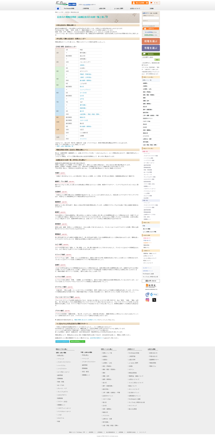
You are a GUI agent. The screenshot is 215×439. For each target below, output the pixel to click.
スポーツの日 (84, 120)
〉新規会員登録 (132, 373)
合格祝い (82, 65)
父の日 (82, 95)
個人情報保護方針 (110, 432)
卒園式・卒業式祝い (86, 74)
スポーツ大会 (146, 121)
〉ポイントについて (133, 389)
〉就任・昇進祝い (106, 366)
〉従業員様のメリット (134, 396)
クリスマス (83, 139)
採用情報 (121, 432)
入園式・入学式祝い (86, 77)
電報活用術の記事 (75, 12)
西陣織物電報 (147, 167)
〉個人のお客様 (132, 409)
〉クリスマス (105, 415)
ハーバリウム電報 (148, 158)
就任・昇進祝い (147, 92)
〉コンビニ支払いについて (135, 382)
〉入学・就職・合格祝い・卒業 (110, 392)
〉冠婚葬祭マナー (153, 359)
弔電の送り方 (146, 240)
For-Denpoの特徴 (69, 8)
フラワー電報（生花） (149, 184)
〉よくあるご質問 (132, 363)
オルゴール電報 (148, 195)
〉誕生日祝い (105, 389)
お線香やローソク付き (149, 214)
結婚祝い (145, 83)
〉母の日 (104, 402)
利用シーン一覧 (147, 80)
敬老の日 (82, 117)
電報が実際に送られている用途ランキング (86, 319)
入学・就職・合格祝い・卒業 (150, 115)
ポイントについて (148, 263)
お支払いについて (135, 8)
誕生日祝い (146, 112)
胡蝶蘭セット (147, 186)
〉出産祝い (104, 359)
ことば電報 (147, 193)
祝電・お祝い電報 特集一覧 (65, 146)
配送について (146, 260)
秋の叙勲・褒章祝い (86, 126)
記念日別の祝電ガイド (96, 338)
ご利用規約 (99, 432)
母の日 (82, 86)
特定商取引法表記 (131, 432)
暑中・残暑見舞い (148, 109)
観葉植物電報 (147, 181)
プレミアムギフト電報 (149, 177)
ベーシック (147, 153)
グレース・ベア (148, 174)
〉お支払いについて (133, 379)
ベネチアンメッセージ (149, 188)
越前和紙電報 (147, 165)
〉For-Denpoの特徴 (133, 353)
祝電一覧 (145, 151)
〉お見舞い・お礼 (106, 363)
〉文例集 (130, 366)
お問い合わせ (152, 281)
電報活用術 (146, 245)
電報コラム (146, 247)
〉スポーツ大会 (106, 399)
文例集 (152, 8)
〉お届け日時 (131, 359)
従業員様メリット (148, 271)
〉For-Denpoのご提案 (133, 399)
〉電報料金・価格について (135, 376)
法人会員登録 (87, 4)
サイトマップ (142, 432)
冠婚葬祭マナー (147, 242)
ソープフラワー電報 (149, 160)
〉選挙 (103, 373)
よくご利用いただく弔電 (149, 231)
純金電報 (146, 198)
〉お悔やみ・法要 (106, 419)
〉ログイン (130, 369)
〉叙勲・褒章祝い (106, 379)
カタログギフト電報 (149, 179)
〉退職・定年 (105, 376)
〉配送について (132, 386)
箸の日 (82, 111)
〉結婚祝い (104, 356)
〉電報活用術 (152, 363)
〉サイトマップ (132, 405)
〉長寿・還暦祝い (106, 409)
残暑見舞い (83, 108)
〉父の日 (104, 405)
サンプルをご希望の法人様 (150, 276)
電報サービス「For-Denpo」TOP (77, 432)
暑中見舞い (83, 105)
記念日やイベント (148, 118)
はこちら (151, 32)
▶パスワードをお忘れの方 (149, 26)
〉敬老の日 (104, 412)
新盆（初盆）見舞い (94, 114)
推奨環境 (91, 432)
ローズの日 (83, 92)
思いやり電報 (146, 229)
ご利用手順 (85, 8)
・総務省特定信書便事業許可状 (150, 289)
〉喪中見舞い (105, 422)
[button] (154, 295)
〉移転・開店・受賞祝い (108, 369)
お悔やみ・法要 (147, 139)
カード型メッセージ (149, 162)
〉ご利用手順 (131, 356)
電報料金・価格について (149, 253)
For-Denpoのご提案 (148, 273)
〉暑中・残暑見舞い (107, 386)
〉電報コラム (152, 366)
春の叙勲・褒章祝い (86, 80)
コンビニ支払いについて (149, 258)
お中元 (82, 99)
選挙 (144, 97)
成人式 (145, 106)
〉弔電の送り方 (152, 356)
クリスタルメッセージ (149, 191)
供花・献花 (147, 217)
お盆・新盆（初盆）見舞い (150, 144)
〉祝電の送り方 (152, 353)
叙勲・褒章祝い (147, 103)
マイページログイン (62, 341)
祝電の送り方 (146, 238)
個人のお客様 (140, 3)
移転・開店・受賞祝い (149, 95)
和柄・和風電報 (148, 170)
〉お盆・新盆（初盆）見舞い (110, 425)
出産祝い (145, 86)
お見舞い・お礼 (147, 89)
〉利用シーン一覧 (106, 353)
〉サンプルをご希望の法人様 (136, 402)
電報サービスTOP (59, 12)
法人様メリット (147, 268)
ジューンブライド (85, 89)
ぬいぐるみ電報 (148, 172)
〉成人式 (104, 382)
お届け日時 (102, 8)
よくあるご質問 (118, 8)
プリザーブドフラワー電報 (151, 155)
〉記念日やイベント (107, 396)
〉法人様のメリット (133, 392)
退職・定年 (146, 100)
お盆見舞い (83, 114)
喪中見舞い (146, 142)
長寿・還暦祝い (147, 130)
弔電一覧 (145, 200)
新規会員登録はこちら (77, 341)
